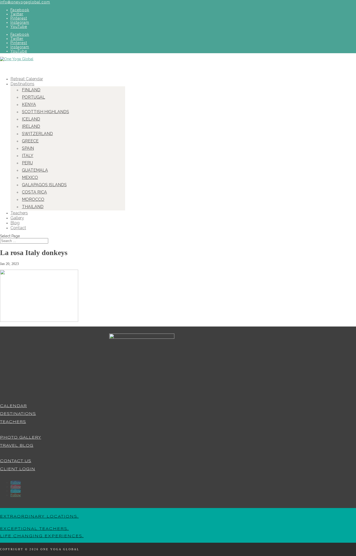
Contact (18, 227)
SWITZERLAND (37, 133)
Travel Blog (16, 446)
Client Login (17, 469)
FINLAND (31, 89)
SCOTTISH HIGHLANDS (45, 111)
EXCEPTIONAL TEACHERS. (34, 529)
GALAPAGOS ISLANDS (44, 184)
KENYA (29, 104)
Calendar (13, 406)
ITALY (27, 155)
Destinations (18, 414)
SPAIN (28, 148)
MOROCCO (33, 199)
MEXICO (30, 177)
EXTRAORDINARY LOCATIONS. (39, 516)
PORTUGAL (33, 97)
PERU (27, 162)
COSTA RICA (34, 192)
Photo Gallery (20, 437)
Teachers (13, 422)
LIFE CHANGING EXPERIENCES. (42, 536)
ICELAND (31, 119)
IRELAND (31, 126)
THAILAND (33, 206)
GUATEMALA (35, 170)
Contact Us (15, 461)
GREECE (30, 140)
